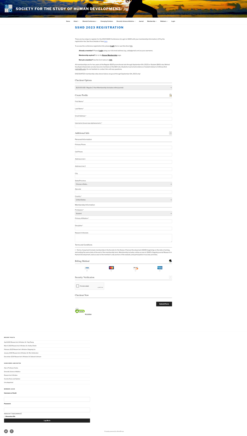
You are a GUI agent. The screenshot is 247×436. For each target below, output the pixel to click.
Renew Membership (109, 55)
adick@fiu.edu (80, 69)
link (131, 46)
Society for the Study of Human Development (68, 9)
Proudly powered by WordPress (114, 431)
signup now (7, 413)
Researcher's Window (10, 375)
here (105, 41)
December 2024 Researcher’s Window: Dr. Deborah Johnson (22, 356)
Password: (7, 403)
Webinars (163, 21)
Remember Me (10, 416)
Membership (151, 21)
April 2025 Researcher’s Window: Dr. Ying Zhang (19, 342)
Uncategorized (8, 382)
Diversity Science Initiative (125, 21)
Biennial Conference (89, 21)
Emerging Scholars (107, 21)
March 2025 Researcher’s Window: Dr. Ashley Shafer (20, 346)
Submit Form (164, 304)
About (76, 21)
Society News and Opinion (12, 379)
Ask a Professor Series (11, 368)
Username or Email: (10, 393)
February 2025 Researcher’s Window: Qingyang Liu (19, 349)
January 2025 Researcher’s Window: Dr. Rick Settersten (21, 353)
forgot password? (16, 413)
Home (68, 21)
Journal (141, 21)
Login (173, 21)
